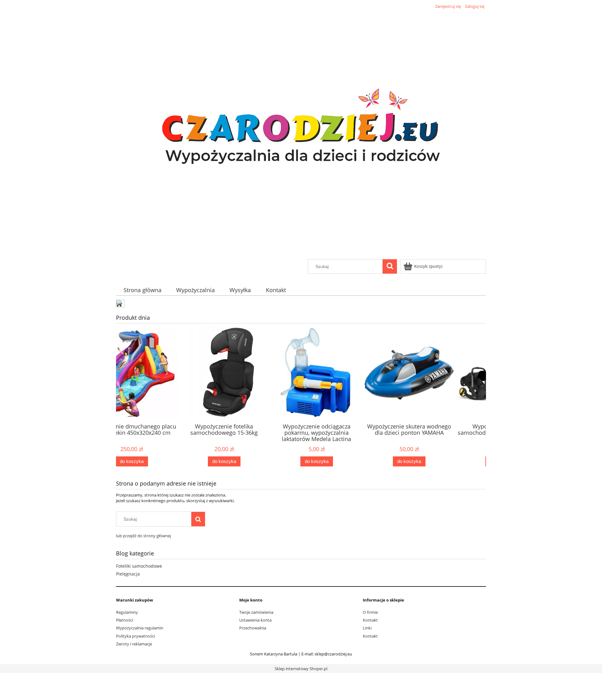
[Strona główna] (301, 134)
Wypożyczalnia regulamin (139, 628)
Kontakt (370, 620)
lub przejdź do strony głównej (143, 536)
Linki (367, 628)
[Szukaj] (390, 266)
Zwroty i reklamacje (134, 644)
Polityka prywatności (135, 636)
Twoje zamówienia (256, 612)
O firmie (370, 612)
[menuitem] (142, 290)
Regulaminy (127, 612)
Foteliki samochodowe (139, 566)
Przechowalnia (252, 628)
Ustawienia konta (255, 620)
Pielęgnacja (128, 574)
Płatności (124, 620)
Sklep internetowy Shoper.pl (301, 668)
